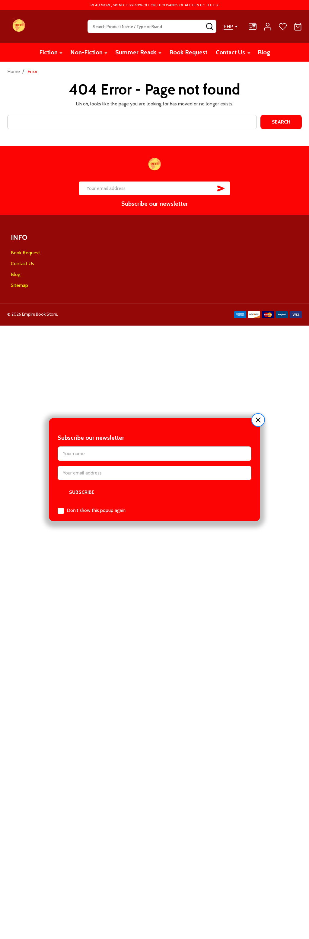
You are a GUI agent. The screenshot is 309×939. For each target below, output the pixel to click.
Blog (264, 52)
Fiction (48, 52)
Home (13, 71)
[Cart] (298, 27)
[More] (60, 52)
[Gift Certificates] (252, 27)
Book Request (188, 52)
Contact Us (230, 52)
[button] (258, 420)
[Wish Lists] (283, 27)
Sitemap (19, 285)
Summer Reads (136, 52)
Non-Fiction (86, 52)
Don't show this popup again (96, 510)
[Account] (268, 27)
